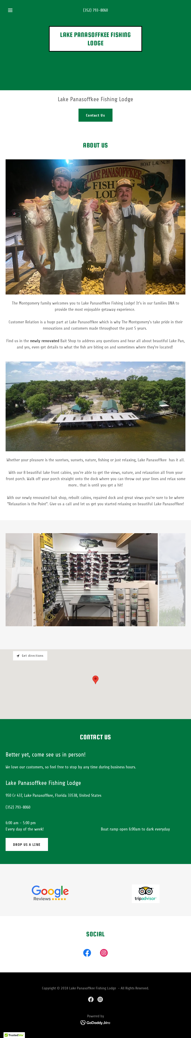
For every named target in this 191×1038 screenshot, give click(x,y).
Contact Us (95, 115)
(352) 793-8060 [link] (95, 10)
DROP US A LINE (27, 844)
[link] (95, 44)
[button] (13, 10)
